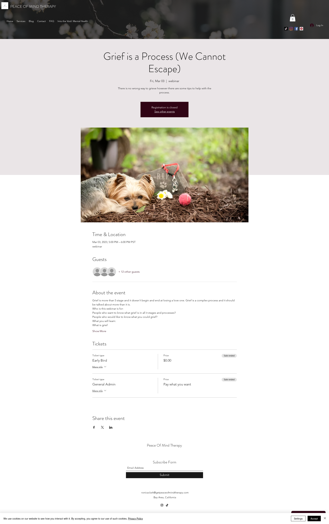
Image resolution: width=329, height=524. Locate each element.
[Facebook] (296, 28)
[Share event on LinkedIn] (110, 427)
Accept (314, 518)
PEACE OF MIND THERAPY (33, 6)
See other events (164, 111)
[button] (293, 17)
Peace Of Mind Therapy (164, 445)
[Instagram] (291, 28)
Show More (99, 331)
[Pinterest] (301, 28)
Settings (298, 518)
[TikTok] (286, 28)
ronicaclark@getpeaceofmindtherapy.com (165, 492)
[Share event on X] (102, 427)
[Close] (325, 518)
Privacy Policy (135, 518)
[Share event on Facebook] (94, 427)
